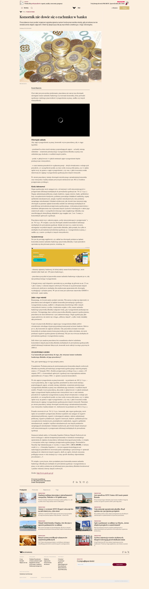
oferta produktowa (46, 577)
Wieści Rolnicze (62, 567)
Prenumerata (47, 562)
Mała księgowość (62, 564)
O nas (21, 559)
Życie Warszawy (62, 569)
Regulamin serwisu (34, 562)
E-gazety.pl (61, 561)
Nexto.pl (60, 562)
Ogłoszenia (47, 561)
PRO (79, 8)
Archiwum (47, 564)
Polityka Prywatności (35, 559)
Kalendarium (33, 577)
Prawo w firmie (30, 12)
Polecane (35, 490)
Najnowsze (46, 490)
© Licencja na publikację (38, 479)
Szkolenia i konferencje (26, 574)
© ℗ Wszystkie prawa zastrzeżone (41, 480)
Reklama (46, 559)
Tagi (57, 490)
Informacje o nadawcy (35, 564)
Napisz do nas (23, 562)
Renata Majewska (36, 88)
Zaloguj (124, 8)
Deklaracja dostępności (35, 566)
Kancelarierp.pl (62, 566)
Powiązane (23, 490)
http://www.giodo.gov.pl (45, 473)
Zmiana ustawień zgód (35, 561)
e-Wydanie (115, 8)
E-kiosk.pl (60, 559)
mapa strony (23, 577)
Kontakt (22, 561)
